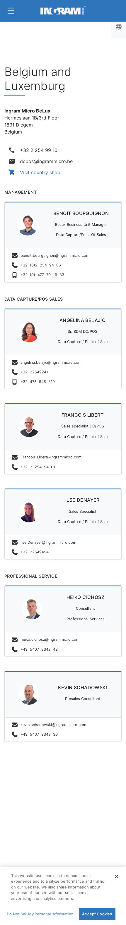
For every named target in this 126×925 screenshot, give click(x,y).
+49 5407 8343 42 (40, 649)
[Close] (116, 876)
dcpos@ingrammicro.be (40, 161)
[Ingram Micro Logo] (63, 10)
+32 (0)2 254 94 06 (42, 265)
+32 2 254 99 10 (32, 150)
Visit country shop (34, 172)
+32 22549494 (35, 552)
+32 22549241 (34, 372)
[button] (10, 10)
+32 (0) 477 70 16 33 (42, 275)
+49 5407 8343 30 (40, 734)
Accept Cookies (97, 914)
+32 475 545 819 (38, 382)
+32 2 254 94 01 (38, 467)
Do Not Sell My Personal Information (40, 914)
